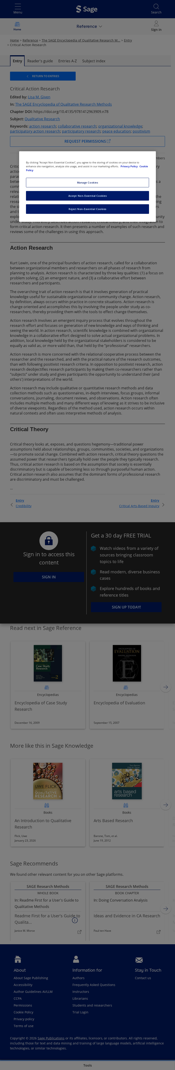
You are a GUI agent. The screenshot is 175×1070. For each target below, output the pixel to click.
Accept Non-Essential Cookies (87, 195)
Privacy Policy (129, 166)
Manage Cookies (87, 182)
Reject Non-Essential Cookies (87, 209)
